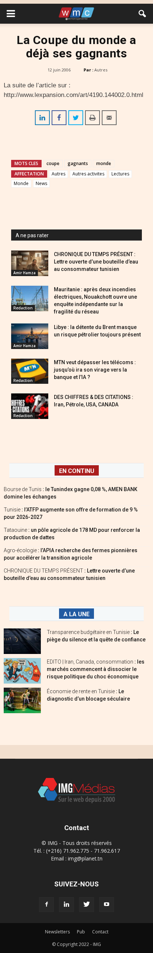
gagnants (78, 163)
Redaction (23, 308)
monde (103, 163)
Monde (21, 183)
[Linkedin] (66, 904)
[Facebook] (46, 904)
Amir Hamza (24, 272)
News (41, 183)
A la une (76, 614)
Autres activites (88, 174)
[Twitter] (86, 904)
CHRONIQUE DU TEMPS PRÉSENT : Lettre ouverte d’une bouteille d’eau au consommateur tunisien (96, 261)
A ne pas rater (32, 235)
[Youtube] (106, 904)
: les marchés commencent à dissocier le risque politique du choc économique (95, 669)
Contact (100, 932)
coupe (52, 163)
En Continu (76, 470)
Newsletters (57, 932)
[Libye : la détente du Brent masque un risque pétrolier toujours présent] (29, 336)
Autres (100, 70)
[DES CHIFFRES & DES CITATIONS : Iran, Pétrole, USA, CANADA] (29, 406)
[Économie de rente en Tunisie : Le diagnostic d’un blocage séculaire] (22, 700)
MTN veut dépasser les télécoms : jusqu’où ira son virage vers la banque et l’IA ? (95, 369)
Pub (81, 932)
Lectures (120, 174)
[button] (142, 14)
